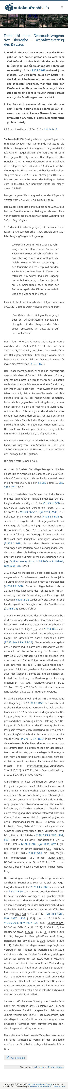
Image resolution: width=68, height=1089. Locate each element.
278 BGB (38, 738)
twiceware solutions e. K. (41, 1086)
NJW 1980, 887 (47, 844)
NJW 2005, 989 (12, 565)
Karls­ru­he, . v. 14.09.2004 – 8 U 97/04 (36, 561)
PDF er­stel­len (17, 1057)
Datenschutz (59, 1086)
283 (61, 482)
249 (6, 487)
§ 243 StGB (37, 363)
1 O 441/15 (50, 129)
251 (13, 487)
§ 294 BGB (50, 629)
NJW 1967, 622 (29, 922)
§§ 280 (42, 482)
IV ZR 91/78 (28, 844)
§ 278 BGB (11, 608)
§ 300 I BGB (22, 599)
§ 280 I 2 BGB (14, 586)
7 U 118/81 (35, 853)
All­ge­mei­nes (40, 1067)
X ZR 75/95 (43, 835)
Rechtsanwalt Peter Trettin (40, 1084)
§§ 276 (25, 738)
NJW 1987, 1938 (14, 918)
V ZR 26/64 (11, 922)
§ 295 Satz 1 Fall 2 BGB (18, 642)
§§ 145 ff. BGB (51, 503)
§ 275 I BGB (39, 70)
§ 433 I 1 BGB (50, 516)
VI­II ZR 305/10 (28, 512)
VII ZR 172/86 (55, 913)
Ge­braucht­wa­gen (56, 1067)
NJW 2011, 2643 (48, 512)
